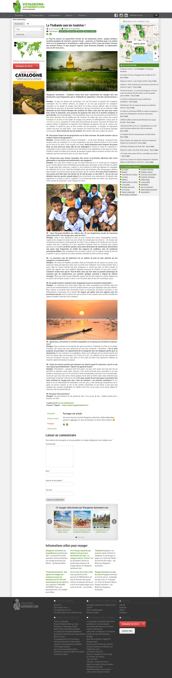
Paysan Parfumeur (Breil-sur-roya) (66, 624)
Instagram (123, 612)
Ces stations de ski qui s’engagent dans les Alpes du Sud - (138, 76)
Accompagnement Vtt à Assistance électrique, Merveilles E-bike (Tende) (67, 640)
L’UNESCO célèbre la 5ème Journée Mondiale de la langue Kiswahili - (138, 121)
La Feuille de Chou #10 (95, 651)
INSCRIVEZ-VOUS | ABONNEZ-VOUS (137, 21)
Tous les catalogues (61, 621)
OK (156, 15)
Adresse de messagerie (54, 480)
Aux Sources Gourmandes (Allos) (65, 649)
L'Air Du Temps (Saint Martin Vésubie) (67, 629)
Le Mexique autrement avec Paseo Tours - (137, 146)
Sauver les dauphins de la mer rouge (99, 654)
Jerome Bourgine (54, 28)
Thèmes (82, 15)
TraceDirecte (145, 192)
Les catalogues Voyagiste (130, 166)
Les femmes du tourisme (95, 656)
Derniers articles (53, 418)
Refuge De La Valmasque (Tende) (65, 626)
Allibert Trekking (147, 170)
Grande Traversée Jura (94, 629)
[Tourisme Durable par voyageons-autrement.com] (28, 6)
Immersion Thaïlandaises (63, 530)
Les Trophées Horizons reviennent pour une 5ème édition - (138, 135)
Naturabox (144, 185)
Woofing (90, 636)
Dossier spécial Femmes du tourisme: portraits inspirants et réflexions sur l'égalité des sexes (100, 646)
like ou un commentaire (64, 403)
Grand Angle (145, 180)
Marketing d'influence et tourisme (99, 669)
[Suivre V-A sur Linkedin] (126, 15)
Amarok (124, 172)
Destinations (54, 15)
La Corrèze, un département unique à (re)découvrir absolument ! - (135, 100)
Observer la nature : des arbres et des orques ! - (139, 150)
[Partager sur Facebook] (47, 34)
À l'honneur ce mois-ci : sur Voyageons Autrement (136, 70)
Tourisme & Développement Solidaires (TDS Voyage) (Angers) (68, 645)
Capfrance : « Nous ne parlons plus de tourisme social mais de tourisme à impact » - (139, 85)
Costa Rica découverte (148, 175)
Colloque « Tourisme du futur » (98, 661)
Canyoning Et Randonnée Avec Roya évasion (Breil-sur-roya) (69, 635)
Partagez (50, 423)
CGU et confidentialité (95, 610)
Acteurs (69, 15)
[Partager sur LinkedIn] (50, 34)
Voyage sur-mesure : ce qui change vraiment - (138, 81)
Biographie (51, 413)
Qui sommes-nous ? (61, 607)
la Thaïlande (66, 19)
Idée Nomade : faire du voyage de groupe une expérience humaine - (138, 106)
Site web (49, 490)
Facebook (122, 607)
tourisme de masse (53, 121)
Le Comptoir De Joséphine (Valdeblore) (67, 631)
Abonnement (52, 428)
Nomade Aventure (128, 187)
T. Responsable (36, 15)
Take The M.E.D (92, 659)
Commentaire (51, 444)
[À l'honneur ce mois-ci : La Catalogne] (28, 92)
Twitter (122, 610)
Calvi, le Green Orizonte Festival (98, 671)
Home (48, 19)
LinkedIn (122, 605)
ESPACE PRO (127, 631)
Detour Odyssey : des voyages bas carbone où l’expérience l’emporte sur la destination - (138, 141)
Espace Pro (58, 605)
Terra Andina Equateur (149, 190)
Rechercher (20, 34)
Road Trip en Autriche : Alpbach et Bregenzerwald (99, 640)
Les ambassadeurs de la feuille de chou (68, 612)
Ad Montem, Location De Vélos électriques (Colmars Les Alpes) (69, 652)
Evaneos (125, 180)
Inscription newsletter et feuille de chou (101, 605)
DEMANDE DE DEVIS (23, 66)
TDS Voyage (126, 190)
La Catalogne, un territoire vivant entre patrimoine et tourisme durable (101, 622)
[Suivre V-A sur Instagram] (121, 15)
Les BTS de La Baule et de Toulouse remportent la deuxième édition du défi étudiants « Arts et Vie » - (139, 160)
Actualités (19, 15)
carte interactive (39, 61)
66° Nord (125, 170)
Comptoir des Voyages (129, 175)
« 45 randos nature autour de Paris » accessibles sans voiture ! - (139, 154)
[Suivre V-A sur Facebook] (116, 15)
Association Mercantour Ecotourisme (100, 626)
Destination (19, 23)
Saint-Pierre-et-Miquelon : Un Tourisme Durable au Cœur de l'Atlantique (101, 632)
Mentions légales (93, 612)
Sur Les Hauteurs (147, 187)
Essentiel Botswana (148, 177)
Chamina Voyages (147, 172)
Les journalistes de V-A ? (62, 610)
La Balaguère (145, 182)
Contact (90, 607)
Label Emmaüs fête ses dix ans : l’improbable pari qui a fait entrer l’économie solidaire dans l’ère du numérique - (138, 128)
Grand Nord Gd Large (129, 182)
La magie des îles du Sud (101, 530)
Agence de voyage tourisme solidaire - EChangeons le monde (100, 665)
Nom (48, 471)
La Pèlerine (126, 185)
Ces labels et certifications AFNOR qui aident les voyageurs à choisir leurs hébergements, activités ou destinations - (139, 113)
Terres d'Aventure (128, 192)
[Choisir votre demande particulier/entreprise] (37, 66)
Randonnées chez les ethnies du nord (81, 531)
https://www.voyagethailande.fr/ (75, 405)
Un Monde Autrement (129, 195)
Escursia (125, 177)
